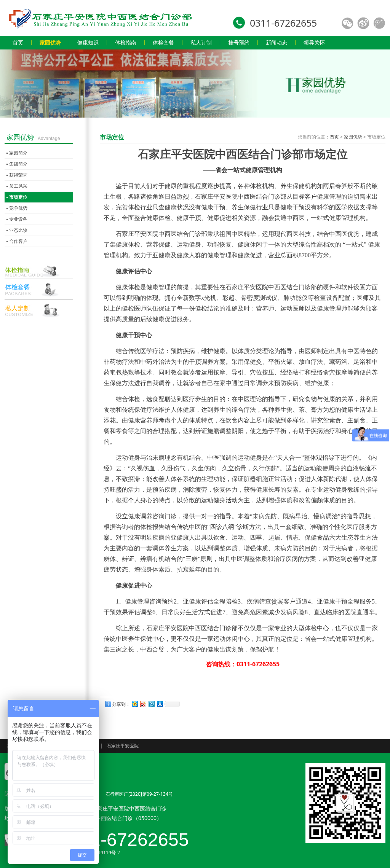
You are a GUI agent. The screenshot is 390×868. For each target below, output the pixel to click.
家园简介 (18, 153)
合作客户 (18, 241)
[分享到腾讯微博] (151, 704)
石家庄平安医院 (123, 745)
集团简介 (18, 164)
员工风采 (18, 186)
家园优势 (353, 137)
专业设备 (18, 219)
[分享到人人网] (159, 704)
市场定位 (18, 197)
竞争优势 (18, 208)
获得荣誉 (18, 175)
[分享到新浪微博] (143, 704)
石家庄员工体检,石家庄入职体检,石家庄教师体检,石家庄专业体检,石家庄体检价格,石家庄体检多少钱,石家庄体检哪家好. (100, 18)
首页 (334, 137)
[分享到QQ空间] (134, 704)
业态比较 (18, 230)
